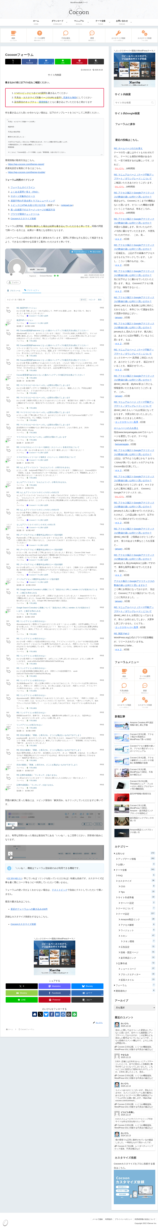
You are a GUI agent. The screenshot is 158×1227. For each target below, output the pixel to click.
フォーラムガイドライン (23, 187)
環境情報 (43, 102)
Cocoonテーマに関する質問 (38, 316)
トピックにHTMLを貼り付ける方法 (28, 205)
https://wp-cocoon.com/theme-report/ (26, 164)
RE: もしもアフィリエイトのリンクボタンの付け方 (38, 492)
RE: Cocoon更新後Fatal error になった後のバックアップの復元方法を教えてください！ (53, 330)
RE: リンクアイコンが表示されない (31, 621)
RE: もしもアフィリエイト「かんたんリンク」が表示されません (43, 467)
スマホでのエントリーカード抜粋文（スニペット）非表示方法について (46, 457)
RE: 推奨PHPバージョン (27, 308)
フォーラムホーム (80, 252)
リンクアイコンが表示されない (29, 725)
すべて (83, 300)
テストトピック (59, 890)
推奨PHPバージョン (25, 320)
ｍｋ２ (118, 239)
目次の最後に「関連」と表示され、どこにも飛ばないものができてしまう (47, 765)
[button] (96, 61)
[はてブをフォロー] (57, 1014)
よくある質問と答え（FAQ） (25, 192)
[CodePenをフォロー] (68, 1014)
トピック (92, 300)
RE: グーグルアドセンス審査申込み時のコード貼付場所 (40, 535)
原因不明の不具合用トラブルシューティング (33, 201)
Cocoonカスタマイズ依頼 (23, 218)
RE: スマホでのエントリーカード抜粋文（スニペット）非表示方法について (48, 447)
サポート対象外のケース (23, 196)
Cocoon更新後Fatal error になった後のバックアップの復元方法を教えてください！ (51, 375)
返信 (99, 300)
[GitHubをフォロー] (63, 1014)
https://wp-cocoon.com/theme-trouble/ (26, 172)
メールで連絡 (97, 1219)
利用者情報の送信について (145, 1219)
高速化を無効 (70, 97)
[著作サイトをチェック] (34, 1014)
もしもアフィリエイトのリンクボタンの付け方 (36, 525)
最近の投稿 (96, 252)
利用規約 (108, 1219)
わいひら (119, 168)
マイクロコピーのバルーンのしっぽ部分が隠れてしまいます (42, 437)
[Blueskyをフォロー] (46, 1014)
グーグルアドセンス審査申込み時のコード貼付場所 (38, 579)
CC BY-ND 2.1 (14, 878)
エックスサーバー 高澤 (126, 422)
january (118, 317)
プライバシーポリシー (123, 1219)
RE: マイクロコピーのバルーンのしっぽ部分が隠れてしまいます (43, 385)
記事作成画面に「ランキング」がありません (35, 785)
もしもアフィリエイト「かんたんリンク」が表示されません (42, 482)
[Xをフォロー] (40, 1014)
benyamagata (122, 444)
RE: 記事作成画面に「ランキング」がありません (37, 775)
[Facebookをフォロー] (51, 1014)
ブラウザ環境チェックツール (25, 214)
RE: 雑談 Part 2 (121, 633)
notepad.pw (67, 205)
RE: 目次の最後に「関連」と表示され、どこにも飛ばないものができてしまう (49, 735)
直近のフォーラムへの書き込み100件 (29, 909)
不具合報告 (33, 341)
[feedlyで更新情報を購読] (74, 1014)
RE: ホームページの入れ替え (128, 148)
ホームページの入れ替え (126, 428)
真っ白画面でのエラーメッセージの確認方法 (33, 209)
